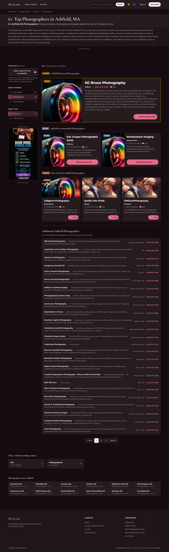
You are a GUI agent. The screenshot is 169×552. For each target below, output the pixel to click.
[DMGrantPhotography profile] (141, 188)
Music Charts (31, 4)
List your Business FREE (94, 526)
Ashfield (36, 12)
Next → (113, 440)
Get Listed (154, 4)
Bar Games (129, 536)
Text (113, 87)
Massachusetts (24, 12)
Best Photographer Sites (135, 529)
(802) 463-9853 (135, 143)
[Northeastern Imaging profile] (113, 150)
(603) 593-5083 (101, 87)
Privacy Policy (90, 533)
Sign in (143, 4)
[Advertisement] (84, 55)
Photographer (18, 97)
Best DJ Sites (130, 526)
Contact (87, 529)
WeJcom (14, 4)
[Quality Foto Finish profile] (101, 188)
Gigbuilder (129, 522)
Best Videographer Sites (134, 533)
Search (120, 4)
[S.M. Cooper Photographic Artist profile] (53, 150)
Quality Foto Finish (94, 200)
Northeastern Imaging (140, 136)
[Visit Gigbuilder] (23, 154)
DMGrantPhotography (136, 200)
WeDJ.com (12, 12)
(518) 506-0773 (52, 207)
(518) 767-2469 (92, 207)
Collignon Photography (56, 200)
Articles (43, 4)
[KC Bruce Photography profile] (62, 100)
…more (107, 109)
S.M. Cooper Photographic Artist (82, 138)
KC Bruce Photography (105, 83)
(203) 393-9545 (75, 147)
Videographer (18, 101)
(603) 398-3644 (132, 207)
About (86, 522)
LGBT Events (18, 118)
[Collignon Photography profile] (61, 188)
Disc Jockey (17, 92)
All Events (17, 113)
